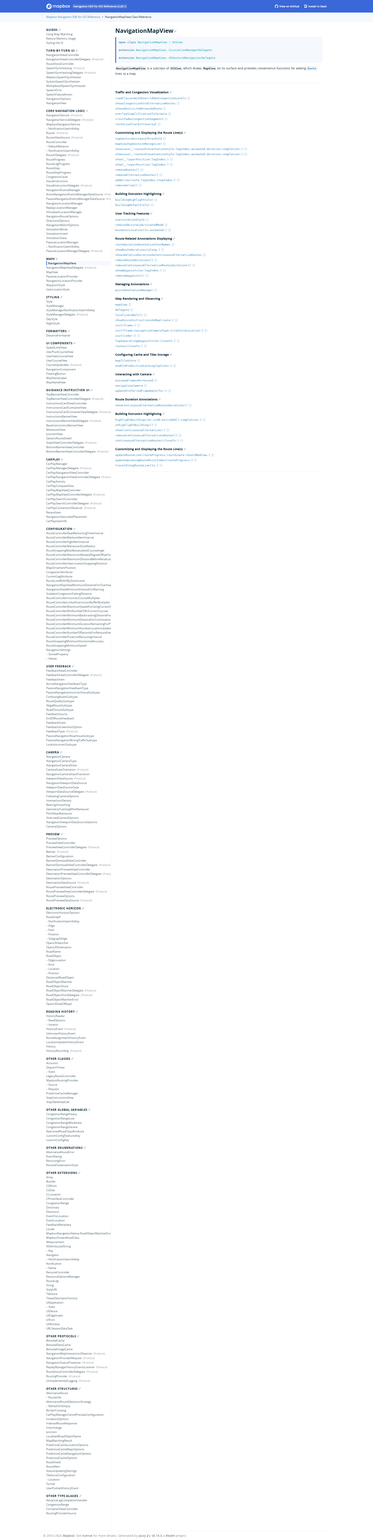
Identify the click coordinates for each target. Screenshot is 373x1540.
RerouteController (58, 1272)
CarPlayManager (56, 464)
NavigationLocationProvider (64, 281)
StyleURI (51, 1289)
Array (49, 1177)
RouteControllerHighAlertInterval (67, 542)
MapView (52, 272)
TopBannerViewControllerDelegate (68, 399)
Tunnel (50, 1484)
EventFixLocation (57, 1216)
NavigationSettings (58, 650)
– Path (50, 930)
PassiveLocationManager (62, 242)
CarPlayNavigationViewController (67, 473)
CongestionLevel (57, 177)
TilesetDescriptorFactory (61, 1298)
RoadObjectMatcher (59, 982)
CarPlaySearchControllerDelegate (67, 503)
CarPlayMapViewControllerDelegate (69, 494)
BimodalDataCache (58, 1345)
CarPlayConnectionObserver (64, 508)
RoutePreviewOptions (60, 896)
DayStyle (51, 319)
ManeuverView (55, 430)
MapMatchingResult (59, 1441)
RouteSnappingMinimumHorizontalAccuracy (75, 641)
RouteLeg (52, 1281)
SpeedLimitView (56, 347)
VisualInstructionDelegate (62, 185)
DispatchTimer (55, 1067)
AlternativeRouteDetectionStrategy (68, 1402)
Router (50, 133)
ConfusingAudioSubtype (61, 697)
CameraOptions (56, 826)
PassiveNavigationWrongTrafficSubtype (71, 740)
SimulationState (56, 238)
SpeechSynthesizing (59, 68)
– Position (52, 934)
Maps (50, 259)
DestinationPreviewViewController (68, 869)
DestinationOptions (58, 878)
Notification (54, 1264)
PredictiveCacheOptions (61, 1458)
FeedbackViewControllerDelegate (67, 675)
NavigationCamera (58, 757)
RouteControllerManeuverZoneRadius (70, 546)
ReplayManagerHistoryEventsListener (70, 1367)
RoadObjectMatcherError (62, 999)
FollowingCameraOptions (62, 796)
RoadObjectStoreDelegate (62, 995)
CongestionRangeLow (60, 1118)
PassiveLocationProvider (62, 276)
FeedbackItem (55, 679)
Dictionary (52, 1207)
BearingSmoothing (58, 805)
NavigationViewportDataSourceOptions (71, 822)
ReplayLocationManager (61, 208)
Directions (52, 1212)
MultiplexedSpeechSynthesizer (66, 86)
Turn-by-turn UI (60, 51)
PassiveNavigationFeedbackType (67, 688)
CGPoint (51, 1186)
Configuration (59, 529)
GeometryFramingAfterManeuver (67, 809)
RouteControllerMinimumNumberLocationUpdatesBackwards (78, 628)
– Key (49, 1251)
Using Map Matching (59, 34)
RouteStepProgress (58, 172)
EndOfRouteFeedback (60, 718)
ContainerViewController (62, 1509)
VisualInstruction (57, 181)
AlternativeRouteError (60, 1152)
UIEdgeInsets (54, 1315)
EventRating (54, 1156)
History (51, 1046)
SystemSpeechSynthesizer (63, 81)
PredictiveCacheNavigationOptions (68, 1454)
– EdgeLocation (56, 960)
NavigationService (57, 115)
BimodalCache (55, 1340)
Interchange (54, 1428)
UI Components (59, 343)
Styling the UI (54, 43)
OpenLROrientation (58, 947)
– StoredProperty (57, 654)
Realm (170, 1536)
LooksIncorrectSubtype (61, 744)
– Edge (50, 926)
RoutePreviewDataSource (62, 900)
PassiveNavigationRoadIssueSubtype (70, 736)
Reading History (60, 1012)
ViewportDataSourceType (62, 787)
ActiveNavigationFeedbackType (66, 684)
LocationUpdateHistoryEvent (65, 1042)
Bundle (50, 1181)
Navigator (52, 1255)
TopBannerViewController (62, 394)
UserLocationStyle (58, 289)
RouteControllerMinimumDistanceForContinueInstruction (78, 620)
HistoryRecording (57, 1051)
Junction (51, 1432)
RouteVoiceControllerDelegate (65, 1372)
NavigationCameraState (61, 765)
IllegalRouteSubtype (59, 705)
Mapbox (68, 1536)
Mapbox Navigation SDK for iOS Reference (73, 17)
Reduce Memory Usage (61, 38)
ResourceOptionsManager (63, 1277)
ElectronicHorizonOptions (62, 913)
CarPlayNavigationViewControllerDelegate (73, 477)
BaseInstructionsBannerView (64, 425)
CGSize (50, 1190)
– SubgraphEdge (56, 939)
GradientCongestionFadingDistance (69, 594)
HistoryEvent (54, 1029)
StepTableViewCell (57, 1102)
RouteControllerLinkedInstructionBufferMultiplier (78, 602)
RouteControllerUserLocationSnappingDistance (76, 563)
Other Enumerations (64, 1148)
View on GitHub (289, 6)
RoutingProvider (56, 1376)
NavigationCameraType (61, 761)
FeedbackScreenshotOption (64, 727)
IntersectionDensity (58, 800)
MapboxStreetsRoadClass (62, 1238)
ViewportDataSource (59, 778)
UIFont (50, 1320)
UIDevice (51, 1311)
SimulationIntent (57, 234)
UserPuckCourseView (59, 352)
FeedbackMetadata (58, 1225)
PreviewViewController (60, 843)
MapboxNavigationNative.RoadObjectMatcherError (78, 1233)
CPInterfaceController (60, 1199)
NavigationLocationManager (64, 203)
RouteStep (53, 168)
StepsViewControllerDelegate (65, 443)
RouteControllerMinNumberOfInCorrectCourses (77, 611)
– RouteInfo (53, 1397)
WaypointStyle (55, 285)
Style (49, 301)
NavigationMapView (62, 263)
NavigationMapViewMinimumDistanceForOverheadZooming (78, 585)
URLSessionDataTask (59, 1328)
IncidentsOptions (57, 1419)
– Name (51, 1268)
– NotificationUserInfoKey (62, 129)
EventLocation (55, 1220)
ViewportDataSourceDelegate (65, 792)
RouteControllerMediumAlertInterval (70, 537)
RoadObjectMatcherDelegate (64, 990)
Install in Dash (317, 6)
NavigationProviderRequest (64, 1358)
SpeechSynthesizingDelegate (64, 73)
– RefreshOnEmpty (58, 1406)
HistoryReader (55, 1016)
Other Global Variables (66, 1110)
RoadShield (53, 1462)
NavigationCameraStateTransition (68, 774)
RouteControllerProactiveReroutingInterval (74, 637)
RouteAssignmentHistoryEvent (66, 1038)
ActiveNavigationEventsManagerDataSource (74, 194)
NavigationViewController (62, 55)
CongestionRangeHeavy (61, 1114)
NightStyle (53, 323)
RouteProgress (55, 159)
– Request (52, 1089)
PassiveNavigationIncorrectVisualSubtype (73, 692)
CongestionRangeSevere (61, 1127)
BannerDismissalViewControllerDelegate (72, 865)
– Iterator (52, 1025)
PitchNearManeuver (59, 813)
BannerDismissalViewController (66, 860)
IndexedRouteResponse (61, 1423)
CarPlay (53, 459)
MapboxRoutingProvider (62, 1080)
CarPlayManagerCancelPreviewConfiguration (75, 1415)
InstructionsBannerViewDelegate (67, 421)
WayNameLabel (56, 378)
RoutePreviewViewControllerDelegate (70, 891)
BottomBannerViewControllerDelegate (71, 451)
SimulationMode (57, 229)
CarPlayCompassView (60, 486)
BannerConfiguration (59, 856)
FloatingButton (56, 374)
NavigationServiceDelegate (63, 120)
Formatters (56, 331)
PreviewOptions (56, 838)
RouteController (56, 142)
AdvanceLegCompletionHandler (66, 1500)
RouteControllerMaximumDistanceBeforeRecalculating (78, 559)
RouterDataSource (58, 137)
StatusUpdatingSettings (61, 1471)
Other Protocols (61, 1336)
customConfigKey (57, 1140)
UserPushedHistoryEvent (62, 1488)
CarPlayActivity (55, 481)
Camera (52, 752)
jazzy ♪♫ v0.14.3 (150, 1536)
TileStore (51, 1294)
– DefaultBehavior (57, 146)
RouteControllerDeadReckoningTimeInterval (74, 533)
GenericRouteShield (58, 438)
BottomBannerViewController (65, 447)
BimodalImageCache (59, 1349)
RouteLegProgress (58, 164)
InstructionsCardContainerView (66, 408)
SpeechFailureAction (59, 94)
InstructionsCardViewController (66, 403)
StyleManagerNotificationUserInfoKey (70, 310)
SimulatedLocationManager (64, 212)
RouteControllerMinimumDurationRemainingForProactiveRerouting (78, 624)
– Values (51, 658)
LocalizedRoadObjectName (63, 1436)
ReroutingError (55, 1161)
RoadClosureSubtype (59, 710)
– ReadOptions (55, 1020)
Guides (52, 30)
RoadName (53, 951)
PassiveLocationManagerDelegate (68, 251)
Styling (52, 297)
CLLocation (53, 1194)
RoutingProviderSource (61, 1513)
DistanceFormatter (58, 335)
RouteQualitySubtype (60, 701)
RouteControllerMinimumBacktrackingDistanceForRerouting (78, 615)
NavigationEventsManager (63, 190)
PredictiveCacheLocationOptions (67, 1445)
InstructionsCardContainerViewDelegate (72, 412)
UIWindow (53, 1324)
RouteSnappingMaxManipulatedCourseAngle (75, 550)
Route (312, 68)
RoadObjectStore (57, 986)
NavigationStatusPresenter (63, 1363)
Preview (53, 834)
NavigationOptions (58, 99)
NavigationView (56, 103)
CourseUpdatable (57, 365)
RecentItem (53, 512)
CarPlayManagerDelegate (62, 468)
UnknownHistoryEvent (61, 1033)
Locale (50, 1229)
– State (50, 1072)
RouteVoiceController (60, 64)
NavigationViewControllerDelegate (68, 59)
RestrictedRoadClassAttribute (65, 1131)
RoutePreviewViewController (64, 887)
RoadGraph (53, 917)
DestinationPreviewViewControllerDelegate (73, 874)
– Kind (50, 964)
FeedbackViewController (61, 671)
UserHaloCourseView (59, 356)
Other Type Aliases (62, 1496)
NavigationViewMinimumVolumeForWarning (75, 589)
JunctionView (54, 434)
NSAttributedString (58, 1246)
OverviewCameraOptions (62, 818)
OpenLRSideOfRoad (59, 1004)
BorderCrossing (56, 1410)
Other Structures (62, 1389)
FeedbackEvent (56, 723)
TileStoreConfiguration (60, 1475)
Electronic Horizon (63, 908)
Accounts (52, 1063)
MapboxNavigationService (63, 124)
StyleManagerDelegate (60, 314)
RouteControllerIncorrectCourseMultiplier (73, 598)
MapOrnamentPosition (61, 568)
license (87, 1536)
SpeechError (54, 90)
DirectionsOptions (58, 221)
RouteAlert (53, 1466)
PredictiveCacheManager (62, 1093)
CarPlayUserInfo (56, 521)
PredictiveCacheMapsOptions (65, 1449)
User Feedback (58, 666)
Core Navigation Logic (65, 111)
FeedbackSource (56, 714)
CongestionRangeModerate (64, 1123)
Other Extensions (61, 1173)
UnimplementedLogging (61, 1381)
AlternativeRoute (57, 1393)
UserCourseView (56, 360)
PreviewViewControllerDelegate (66, 847)
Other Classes (58, 1059)
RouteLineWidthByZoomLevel (65, 581)
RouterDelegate (56, 155)
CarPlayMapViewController (63, 490)
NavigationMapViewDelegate (64, 267)
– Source (51, 1085)
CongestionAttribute (59, 572)
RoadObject (53, 956)
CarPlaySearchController (61, 499)
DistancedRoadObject (60, 977)
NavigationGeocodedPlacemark (66, 517)
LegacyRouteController (61, 1076)
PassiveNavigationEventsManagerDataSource (75, 199)
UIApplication (54, 1302)
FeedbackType (55, 731)
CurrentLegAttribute (59, 576)
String (50, 1285)
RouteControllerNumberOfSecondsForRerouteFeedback (78, 632)
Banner (50, 852)
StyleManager (55, 306)
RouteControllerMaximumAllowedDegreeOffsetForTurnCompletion (78, 555)
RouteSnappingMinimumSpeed (66, 645)
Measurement (55, 1242)
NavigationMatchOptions (62, 225)
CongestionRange (57, 1203)
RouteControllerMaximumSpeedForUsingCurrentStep (78, 607)
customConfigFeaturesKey (63, 1136)
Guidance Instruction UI (68, 390)
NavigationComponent (61, 369)
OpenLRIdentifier (57, 943)
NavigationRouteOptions (62, 216)
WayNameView (56, 382)
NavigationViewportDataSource (66, 783)
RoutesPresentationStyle (62, 1165)
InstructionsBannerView (61, 416)
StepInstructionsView (60, 1098)
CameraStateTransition (61, 770)
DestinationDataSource (61, 883)
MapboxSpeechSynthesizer (63, 77)
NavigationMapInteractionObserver (69, 1353)
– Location (53, 969)
